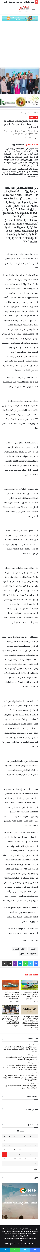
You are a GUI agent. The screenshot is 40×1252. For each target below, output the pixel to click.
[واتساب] (25, 963)
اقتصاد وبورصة (25, 113)
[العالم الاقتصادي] (24, 9)
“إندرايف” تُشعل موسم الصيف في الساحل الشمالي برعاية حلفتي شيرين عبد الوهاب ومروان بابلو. (29, 995)
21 (15, 1154)
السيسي (32, 949)
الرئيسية (33, 113)
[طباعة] (4, 963)
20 (20, 1154)
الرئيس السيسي (18, 949)
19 (25, 1154)
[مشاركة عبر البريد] (9, 963)
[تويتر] (30, 963)
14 (15, 1149)
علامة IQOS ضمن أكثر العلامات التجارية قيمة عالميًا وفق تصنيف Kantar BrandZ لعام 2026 (11, 995)
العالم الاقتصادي (31, 144)
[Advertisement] (20, 44)
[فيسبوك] (36, 963)
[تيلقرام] (20, 963)
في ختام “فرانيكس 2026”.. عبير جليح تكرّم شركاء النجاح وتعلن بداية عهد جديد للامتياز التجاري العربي (10, 1019)
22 (9, 1154)
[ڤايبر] (15, 963)
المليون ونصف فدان (27, 953)
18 (30, 1154)
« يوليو (36, 1169)
